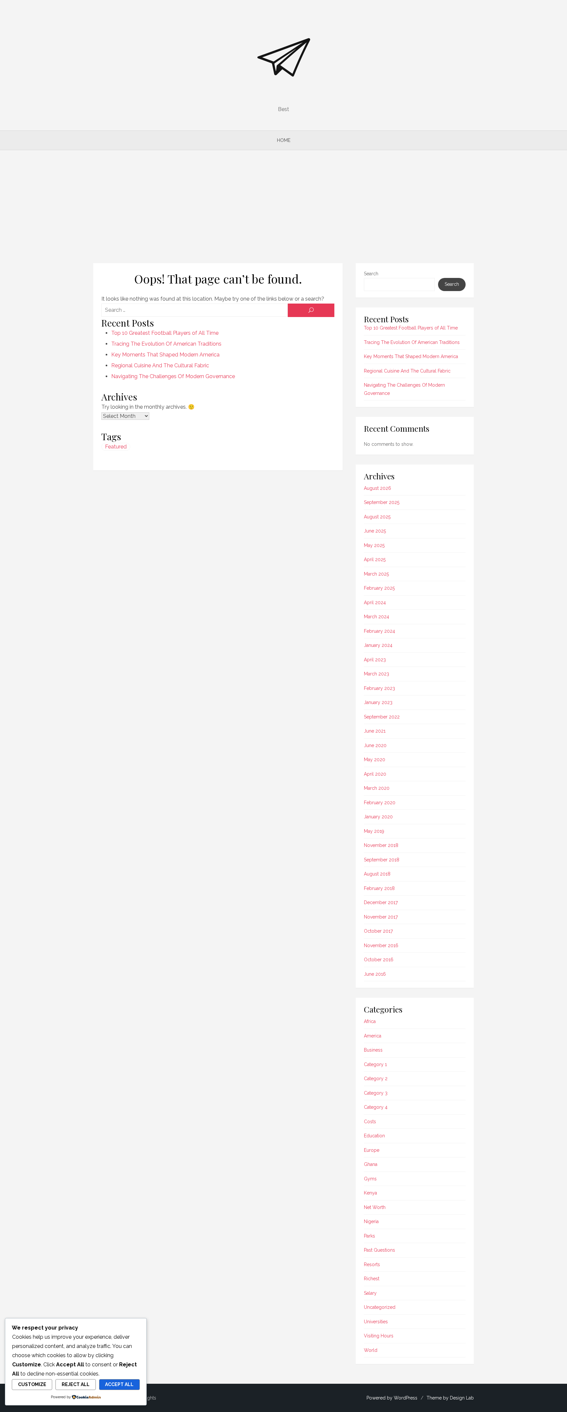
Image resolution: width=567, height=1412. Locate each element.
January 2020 (378, 816)
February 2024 (379, 631)
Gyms (370, 1178)
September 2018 (381, 859)
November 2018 (381, 845)
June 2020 (375, 745)
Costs (370, 1121)
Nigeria (371, 1221)
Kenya (370, 1193)
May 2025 (374, 545)
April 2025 (375, 559)
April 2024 (375, 602)
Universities (376, 1321)
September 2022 (382, 716)
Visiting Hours (378, 1335)
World (370, 1350)
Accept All (119, 1384)
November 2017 (381, 917)
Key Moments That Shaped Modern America (165, 355)
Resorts (372, 1264)
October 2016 (378, 959)
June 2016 (375, 974)
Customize (32, 1384)
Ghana (370, 1164)
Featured (116, 447)
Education (374, 1135)
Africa (370, 1021)
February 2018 (379, 888)
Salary (370, 1293)
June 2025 (375, 531)
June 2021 (375, 731)
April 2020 (375, 774)
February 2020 (379, 802)
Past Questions (379, 1250)
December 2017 (381, 902)
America (372, 1035)
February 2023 (379, 688)
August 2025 (377, 516)
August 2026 (377, 488)
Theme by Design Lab (450, 1398)
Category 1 (375, 1064)
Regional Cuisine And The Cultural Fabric (160, 365)
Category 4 (376, 1107)
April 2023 (375, 659)
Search (371, 273)
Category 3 (376, 1093)
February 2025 (379, 588)
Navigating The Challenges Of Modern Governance (173, 376)
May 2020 (374, 759)
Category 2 (376, 1078)
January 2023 (378, 702)
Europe (371, 1150)
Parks (369, 1236)
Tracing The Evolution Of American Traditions (166, 344)
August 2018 (377, 874)
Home (283, 140)
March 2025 (376, 574)
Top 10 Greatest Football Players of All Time (165, 333)
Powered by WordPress (392, 1398)
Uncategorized (379, 1307)
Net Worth (375, 1207)
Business (373, 1050)
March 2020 (376, 788)
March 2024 (376, 616)
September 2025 (381, 502)
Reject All (76, 1384)
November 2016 (381, 945)
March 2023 (376, 673)
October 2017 (378, 931)
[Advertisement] (283, 207)
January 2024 (378, 645)
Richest (371, 1278)
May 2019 (374, 831)
